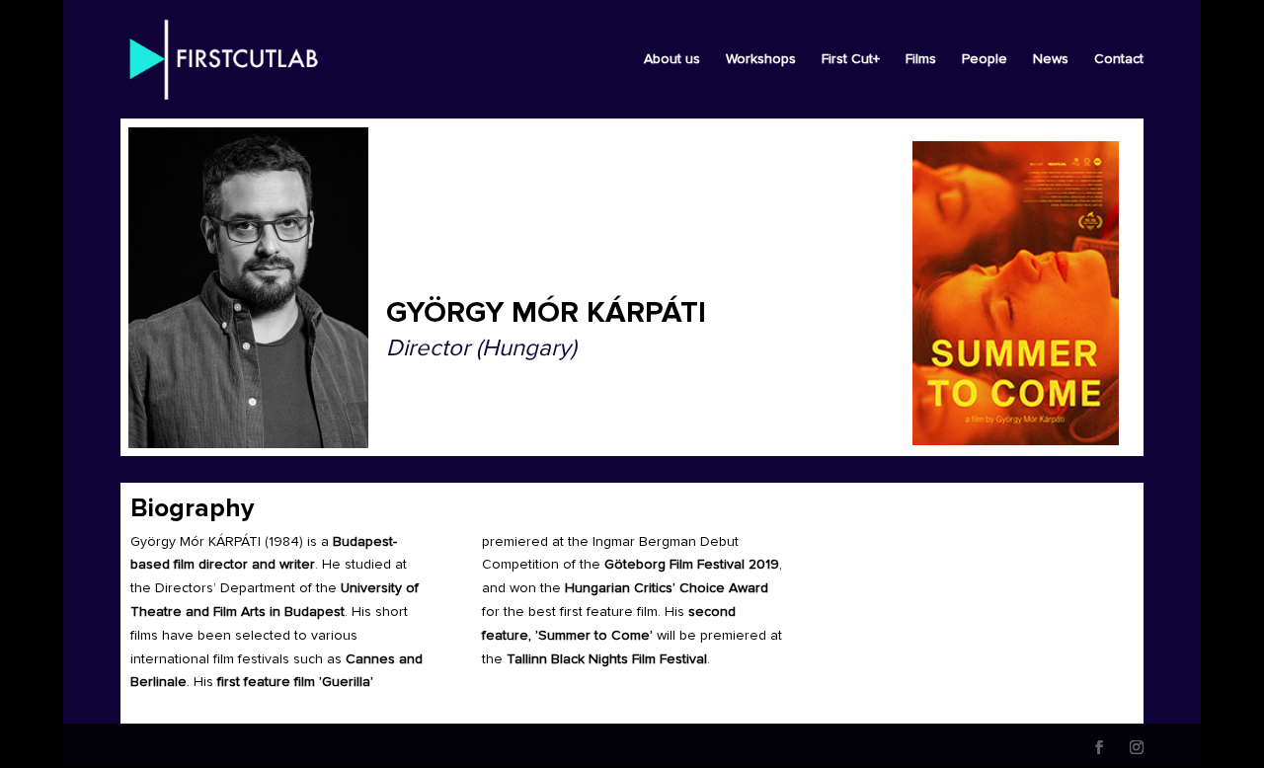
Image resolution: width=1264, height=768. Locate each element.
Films (921, 59)
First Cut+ (851, 59)
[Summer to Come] (1015, 293)
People (984, 59)
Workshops (761, 59)
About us (672, 59)
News (1050, 59)
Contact (1119, 59)
